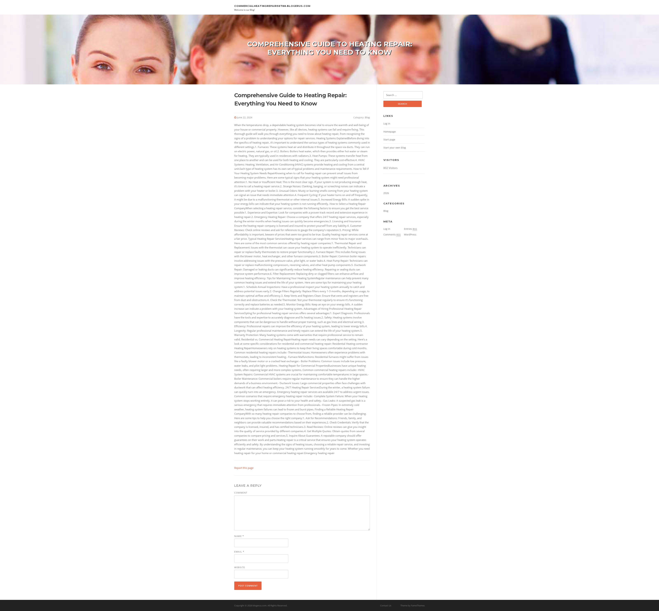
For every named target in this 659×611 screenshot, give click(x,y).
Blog (367, 117)
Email (239, 551)
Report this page (243, 468)
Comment (240, 492)
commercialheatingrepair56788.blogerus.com (272, 5)
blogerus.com (260, 605)
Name (239, 536)
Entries (410, 228)
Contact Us (385, 605)
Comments (392, 234)
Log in (386, 123)
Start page (389, 139)
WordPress (410, 234)
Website (239, 567)
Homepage (389, 131)
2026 (386, 193)
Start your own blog (394, 147)
